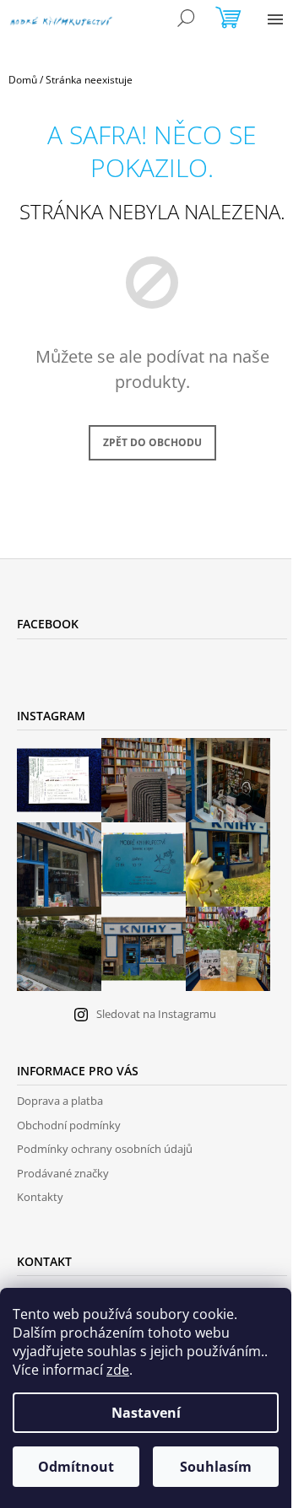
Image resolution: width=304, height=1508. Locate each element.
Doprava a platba (60, 1100)
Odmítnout (76, 1466)
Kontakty (40, 1196)
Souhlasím (216, 1466)
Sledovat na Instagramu (156, 1013)
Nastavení (146, 1412)
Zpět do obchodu (152, 442)
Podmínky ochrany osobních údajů (105, 1148)
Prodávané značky (63, 1173)
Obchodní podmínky (69, 1125)
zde (117, 1369)
